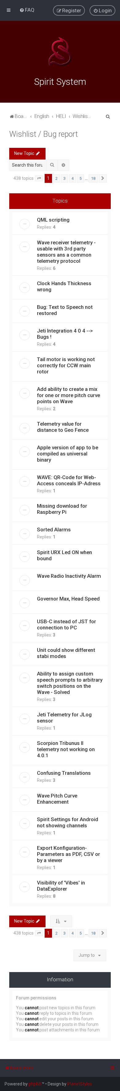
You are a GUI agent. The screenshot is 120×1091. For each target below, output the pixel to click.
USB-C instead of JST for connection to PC (66, 624)
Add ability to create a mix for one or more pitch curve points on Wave (68, 395)
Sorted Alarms (54, 529)
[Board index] (60, 51)
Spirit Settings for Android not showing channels (67, 822)
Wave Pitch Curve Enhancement (57, 799)
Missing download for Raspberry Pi (62, 509)
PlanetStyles (79, 1083)
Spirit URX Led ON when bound (64, 555)
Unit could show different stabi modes (66, 653)
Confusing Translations (64, 773)
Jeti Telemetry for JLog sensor (64, 717)
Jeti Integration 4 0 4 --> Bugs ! (65, 334)
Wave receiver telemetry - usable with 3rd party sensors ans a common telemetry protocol (66, 251)
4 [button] (72, 178)
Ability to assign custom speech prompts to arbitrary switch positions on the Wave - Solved (69, 683)
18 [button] (93, 178)
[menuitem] (27, 9)
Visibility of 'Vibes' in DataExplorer (61, 886)
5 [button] (80, 178)
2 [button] (56, 178)
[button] (39, 178)
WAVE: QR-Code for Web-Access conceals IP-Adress (69, 480)
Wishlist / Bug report (43, 134)
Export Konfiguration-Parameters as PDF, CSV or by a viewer (68, 854)
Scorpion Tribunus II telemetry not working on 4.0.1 (66, 749)
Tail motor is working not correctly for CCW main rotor (66, 365)
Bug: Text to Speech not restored (65, 310)
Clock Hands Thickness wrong (64, 286)
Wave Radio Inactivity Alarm (69, 576)
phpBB (35, 1083)
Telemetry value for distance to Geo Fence (63, 427)
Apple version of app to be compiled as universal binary (67, 453)
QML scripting (53, 220)
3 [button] (64, 178)
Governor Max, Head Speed (68, 599)
